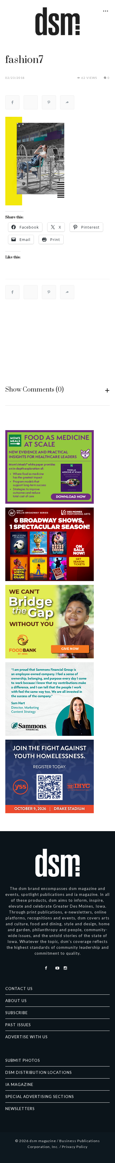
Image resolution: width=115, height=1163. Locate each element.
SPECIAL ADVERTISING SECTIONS (39, 1096)
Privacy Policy (75, 1146)
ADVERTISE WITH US (26, 1036)
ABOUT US (16, 1000)
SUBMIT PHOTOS (22, 1060)
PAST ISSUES (18, 1024)
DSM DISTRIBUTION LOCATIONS (38, 1072)
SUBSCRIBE (16, 1012)
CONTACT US (19, 988)
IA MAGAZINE (19, 1084)
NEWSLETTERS (20, 1108)
